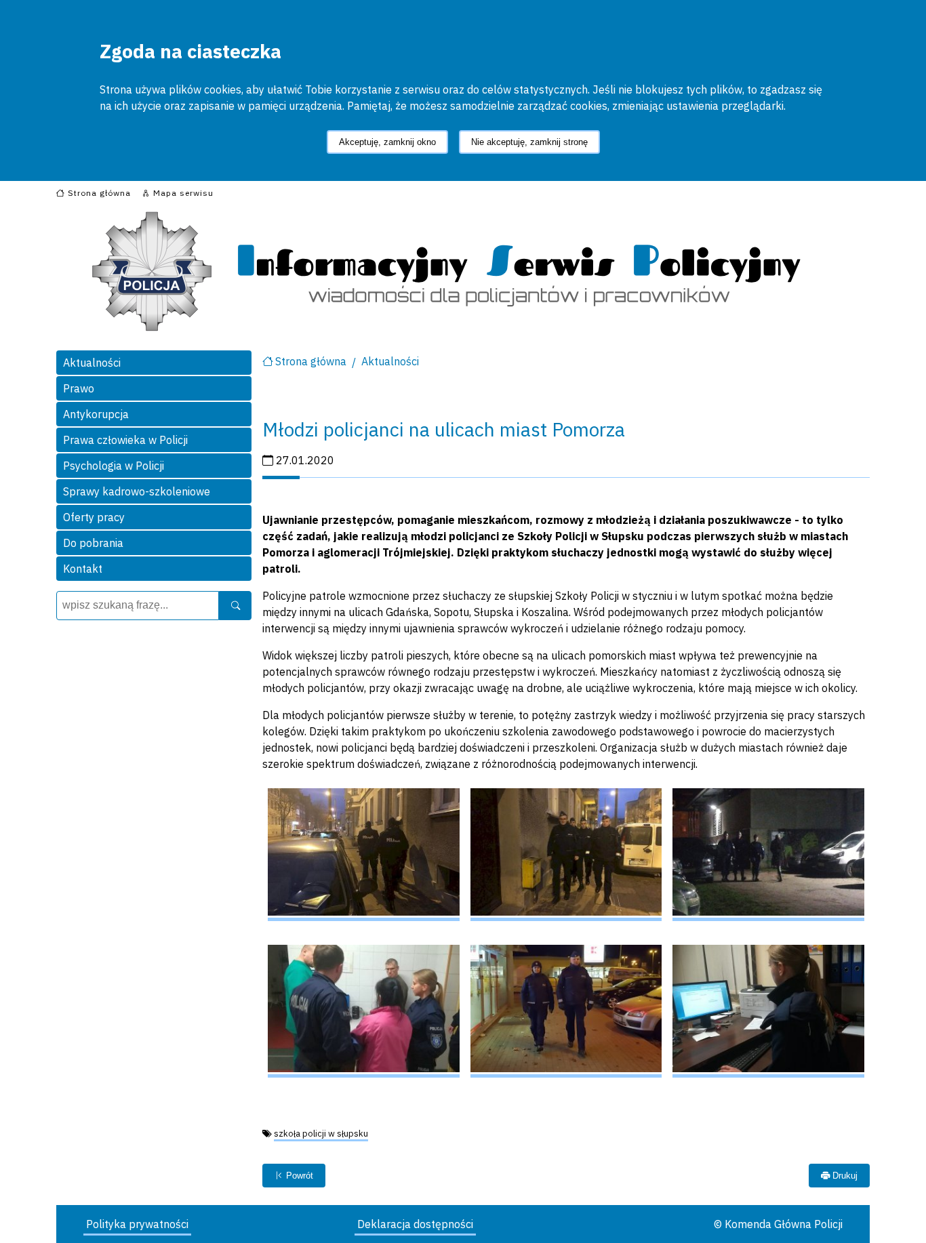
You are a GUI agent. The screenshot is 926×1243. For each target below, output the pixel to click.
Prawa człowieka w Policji (125, 440)
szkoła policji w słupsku (321, 1133)
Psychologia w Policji (113, 465)
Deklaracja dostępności (415, 1224)
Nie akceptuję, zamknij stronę (529, 142)
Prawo (78, 388)
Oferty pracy (94, 517)
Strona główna (310, 361)
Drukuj (844, 1175)
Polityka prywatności (137, 1224)
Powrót (298, 1175)
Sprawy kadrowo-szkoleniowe (136, 491)
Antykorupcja (96, 414)
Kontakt (82, 568)
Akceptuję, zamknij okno (387, 142)
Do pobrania (93, 543)
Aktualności (92, 362)
